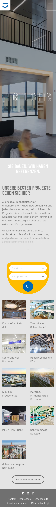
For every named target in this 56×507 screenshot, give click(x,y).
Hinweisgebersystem (17, 502)
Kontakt (12, 498)
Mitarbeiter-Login (40, 502)
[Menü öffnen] (51, 5)
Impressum (25, 498)
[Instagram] (33, 493)
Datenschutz (41, 498)
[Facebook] (23, 493)
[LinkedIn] (28, 493)
